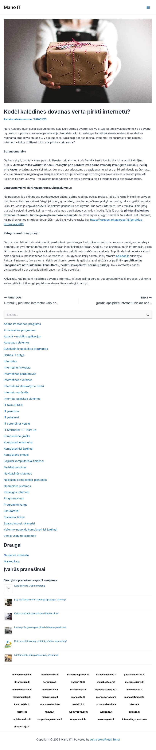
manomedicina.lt (134, 682)
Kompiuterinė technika (18, 442)
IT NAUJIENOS (13, 405)
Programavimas (14, 498)
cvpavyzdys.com (78, 711)
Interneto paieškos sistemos (22, 398)
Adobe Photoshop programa (22, 324)
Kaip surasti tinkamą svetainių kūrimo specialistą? (40, 641)
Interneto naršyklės (16, 392)
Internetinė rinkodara (17, 367)
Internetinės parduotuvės (20, 374)
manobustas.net (106, 682)
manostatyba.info (134, 697)
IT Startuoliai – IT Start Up (20, 430)
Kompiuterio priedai (16, 454)
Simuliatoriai (11, 511)
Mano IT (12, 7)
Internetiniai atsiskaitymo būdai (24, 386)
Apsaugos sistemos (16, 342)
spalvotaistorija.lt (106, 704)
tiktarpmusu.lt (22, 682)
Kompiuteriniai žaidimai (18, 448)
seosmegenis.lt (106, 719)
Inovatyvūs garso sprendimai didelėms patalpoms (40, 627)
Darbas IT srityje (14, 355)
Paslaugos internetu (16, 492)
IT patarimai (11, 417)
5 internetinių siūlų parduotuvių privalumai (36, 655)
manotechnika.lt (50, 674)
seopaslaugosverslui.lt (50, 719)
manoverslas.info (50, 704)
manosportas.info (106, 697)
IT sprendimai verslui (17, 423)
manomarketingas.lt (106, 689)
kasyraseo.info (78, 719)
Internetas (10, 361)
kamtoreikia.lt (21, 704)
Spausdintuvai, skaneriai (19, 523)
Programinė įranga (15, 504)
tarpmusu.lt (50, 682)
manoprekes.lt (50, 697)
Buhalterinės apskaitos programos (26, 349)
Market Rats (11, 561)
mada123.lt (78, 704)
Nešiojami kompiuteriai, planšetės (25, 480)
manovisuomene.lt (106, 674)
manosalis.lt (78, 697)
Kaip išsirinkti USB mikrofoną (29, 585)
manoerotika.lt (50, 689)
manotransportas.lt (78, 674)
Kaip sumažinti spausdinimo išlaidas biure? (36, 613)
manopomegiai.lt (21, 674)
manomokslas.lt (22, 697)
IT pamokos (11, 411)
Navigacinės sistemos (18, 473)
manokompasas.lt (22, 689)
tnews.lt (49, 711)
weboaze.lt (106, 711)
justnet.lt (22, 711)
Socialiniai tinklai (14, 517)
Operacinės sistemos (17, 486)
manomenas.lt (78, 689)
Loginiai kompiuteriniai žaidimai (24, 461)
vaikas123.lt (78, 682)
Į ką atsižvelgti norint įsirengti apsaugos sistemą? (40, 599)
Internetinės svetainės (18, 380)
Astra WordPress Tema (105, 739)
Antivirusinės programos (19, 330)
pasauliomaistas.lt (134, 674)
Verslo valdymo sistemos (20, 536)
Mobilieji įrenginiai (15, 467)
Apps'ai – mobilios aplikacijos (22, 336)
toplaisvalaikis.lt (22, 719)
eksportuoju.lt (21, 726)
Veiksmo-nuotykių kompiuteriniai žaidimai (30, 529)
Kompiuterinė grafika (17, 436)
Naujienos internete (16, 555)
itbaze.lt (134, 704)
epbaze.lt (134, 711)
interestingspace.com (134, 719)
